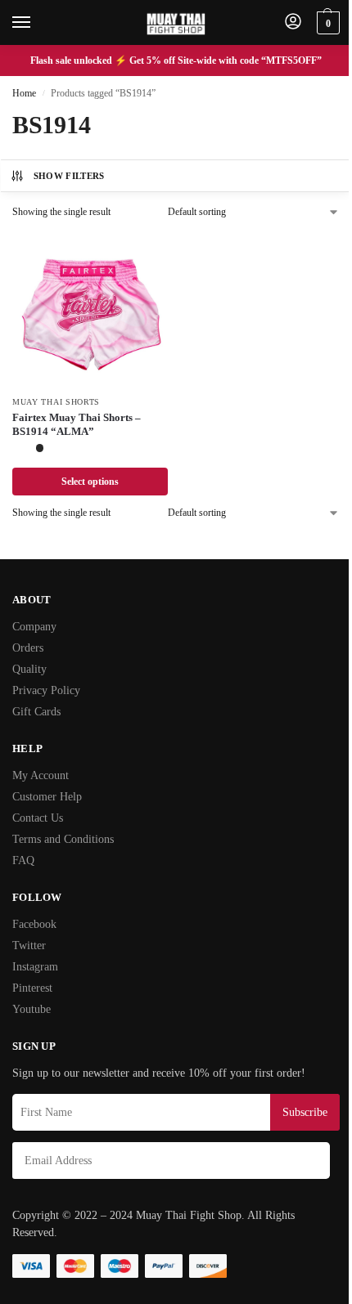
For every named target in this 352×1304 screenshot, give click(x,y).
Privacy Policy (46, 690)
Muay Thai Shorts (56, 401)
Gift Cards (36, 712)
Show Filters (69, 176)
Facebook (34, 924)
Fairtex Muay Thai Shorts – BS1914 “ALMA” (76, 424)
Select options (90, 481)
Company (34, 627)
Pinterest (32, 988)
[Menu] (36, 23)
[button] (326, 22)
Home (24, 93)
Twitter (29, 945)
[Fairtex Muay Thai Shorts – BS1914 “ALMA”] (90, 309)
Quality (29, 669)
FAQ (23, 860)
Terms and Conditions (63, 839)
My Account (40, 775)
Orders (27, 648)
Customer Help (47, 797)
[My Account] (293, 22)
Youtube (31, 1009)
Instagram (35, 967)
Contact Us (37, 818)
